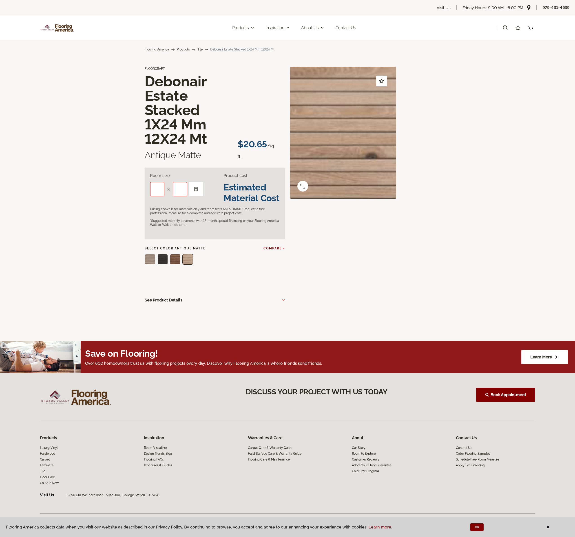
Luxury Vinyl (49, 448)
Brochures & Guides (158, 465)
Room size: (160, 175)
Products (183, 49)
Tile (200, 49)
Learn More (541, 357)
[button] (505, 27)
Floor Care (47, 477)
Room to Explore (364, 453)
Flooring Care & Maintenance (269, 459)
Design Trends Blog (158, 453)
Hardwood (47, 453)
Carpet (45, 459)
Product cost (235, 175)
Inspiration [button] (275, 27)
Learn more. (380, 527)
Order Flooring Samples (473, 453)
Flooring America (157, 49)
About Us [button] (310, 27)
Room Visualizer (155, 448)
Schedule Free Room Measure (477, 459)
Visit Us (444, 7)
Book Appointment (508, 394)
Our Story (359, 448)
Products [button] (240, 27)
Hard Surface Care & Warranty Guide (274, 453)
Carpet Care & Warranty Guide (270, 448)
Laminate (46, 465)
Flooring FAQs (154, 459)
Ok (477, 527)
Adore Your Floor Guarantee (371, 465)
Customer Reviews (365, 459)
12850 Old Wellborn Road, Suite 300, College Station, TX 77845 (112, 495)
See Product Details (163, 300)
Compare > (274, 248)
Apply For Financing (470, 465)
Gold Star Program (365, 471)
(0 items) (530, 28)
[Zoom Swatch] (302, 186)
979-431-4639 (556, 7)
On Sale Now (49, 483)
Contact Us (346, 27)
